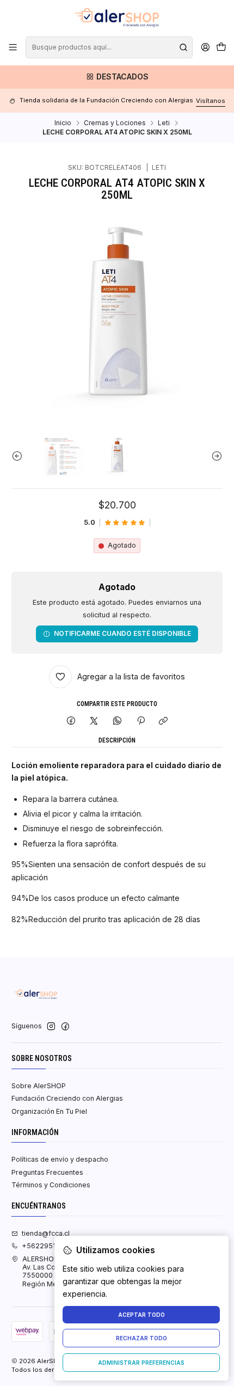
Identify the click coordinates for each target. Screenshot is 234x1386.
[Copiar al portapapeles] (163, 721)
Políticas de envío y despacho (59, 1159)
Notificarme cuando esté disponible (122, 633)
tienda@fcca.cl (46, 1233)
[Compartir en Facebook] (71, 721)
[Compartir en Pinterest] (140, 721)
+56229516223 (47, 1246)
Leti (164, 123)
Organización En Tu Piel (49, 1111)
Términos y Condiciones (50, 1185)
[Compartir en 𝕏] (94, 721)
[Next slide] (214, 456)
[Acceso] (205, 47)
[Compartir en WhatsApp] (117, 721)
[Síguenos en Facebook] (65, 1027)
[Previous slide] (19, 456)
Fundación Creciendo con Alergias (67, 1098)
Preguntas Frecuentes (47, 1172)
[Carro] (221, 47)
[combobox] (109, 47)
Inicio (62, 123)
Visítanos (210, 101)
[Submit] (183, 47)
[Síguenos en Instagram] (51, 1027)
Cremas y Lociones (115, 123)
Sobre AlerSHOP (38, 1086)
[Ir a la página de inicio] (117, 17)
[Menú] (13, 47)
